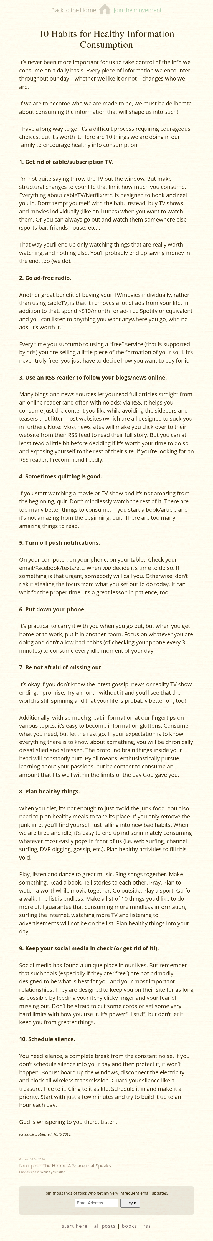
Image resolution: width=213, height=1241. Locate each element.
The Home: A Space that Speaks (77, 1165)
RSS (147, 1226)
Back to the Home (73, 10)
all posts (105, 1226)
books (129, 1226)
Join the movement (138, 10)
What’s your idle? (52, 1172)
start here (75, 1226)
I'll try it (130, 1203)
